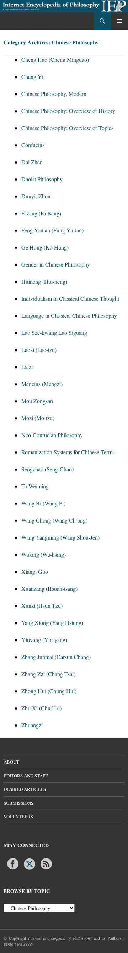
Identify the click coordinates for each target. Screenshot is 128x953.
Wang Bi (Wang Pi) (43, 503)
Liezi (27, 366)
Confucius (32, 145)
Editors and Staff (26, 775)
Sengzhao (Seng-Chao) (47, 469)
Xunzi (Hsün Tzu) (42, 605)
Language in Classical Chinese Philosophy (69, 315)
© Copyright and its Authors (64, 938)
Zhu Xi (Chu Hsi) (41, 708)
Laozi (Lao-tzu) (39, 349)
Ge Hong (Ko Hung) (45, 247)
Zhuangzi (32, 725)
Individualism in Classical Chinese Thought (70, 298)
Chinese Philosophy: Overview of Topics (67, 128)
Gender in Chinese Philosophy (55, 264)
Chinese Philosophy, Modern (53, 93)
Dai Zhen (32, 162)
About (11, 762)
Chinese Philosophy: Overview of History (68, 110)
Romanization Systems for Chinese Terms (67, 452)
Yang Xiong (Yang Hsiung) (52, 622)
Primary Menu (119, 21)
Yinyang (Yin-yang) (44, 639)
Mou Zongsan (37, 401)
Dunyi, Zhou (35, 196)
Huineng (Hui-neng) (44, 281)
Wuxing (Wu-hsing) (43, 554)
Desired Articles (25, 789)
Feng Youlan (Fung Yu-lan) (52, 230)
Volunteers (18, 816)
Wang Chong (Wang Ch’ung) (54, 520)
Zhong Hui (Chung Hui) (48, 691)
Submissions (18, 803)
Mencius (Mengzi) (42, 383)
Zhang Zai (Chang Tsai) (48, 674)
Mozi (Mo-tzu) (37, 418)
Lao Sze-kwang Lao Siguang (54, 332)
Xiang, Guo (34, 571)
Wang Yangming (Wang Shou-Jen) (60, 537)
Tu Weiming (35, 486)
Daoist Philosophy (42, 179)
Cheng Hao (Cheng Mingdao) (55, 59)
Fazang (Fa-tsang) (41, 213)
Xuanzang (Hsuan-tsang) (49, 588)
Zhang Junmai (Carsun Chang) (56, 656)
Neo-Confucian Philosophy (52, 435)
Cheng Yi (32, 76)
